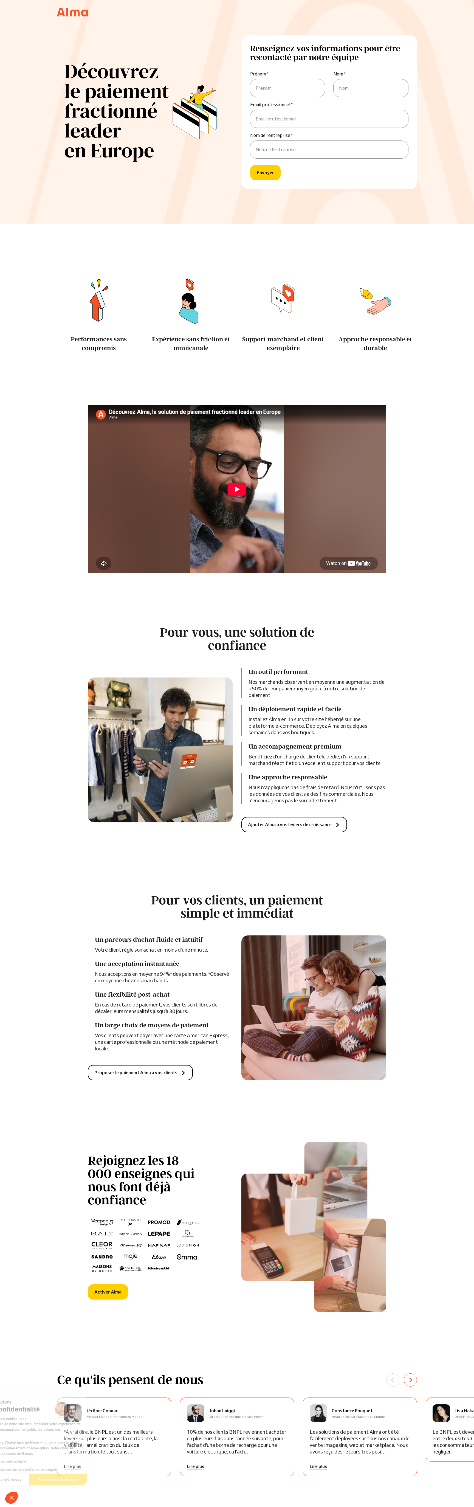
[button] (11, 1497)
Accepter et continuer (92, 1479)
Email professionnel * (271, 104)
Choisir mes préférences (34, 1479)
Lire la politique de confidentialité (35, 1461)
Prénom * (259, 74)
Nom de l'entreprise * (271, 135)
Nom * (340, 74)
